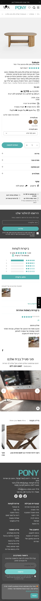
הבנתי (34, 595)
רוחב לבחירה (33, 129)
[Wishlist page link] (29, 7)
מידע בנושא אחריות (12, 549)
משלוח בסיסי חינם (12, 195)
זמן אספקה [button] (35, 167)
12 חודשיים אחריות (12, 198)
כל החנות (35, 524)
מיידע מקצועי (14, 521)
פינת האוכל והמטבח (31, 512)
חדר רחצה (35, 515)
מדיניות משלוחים (13, 533)
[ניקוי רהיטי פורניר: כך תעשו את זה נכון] (22, 437)
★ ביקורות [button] (39, 302)
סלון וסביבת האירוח (32, 507)
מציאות (36, 521)
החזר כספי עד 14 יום (30, 198)
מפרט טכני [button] (35, 160)
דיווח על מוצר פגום (12, 515)
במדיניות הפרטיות (32, 591)
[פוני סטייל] (20, 7)
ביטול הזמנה (14, 512)
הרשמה (20, 572)
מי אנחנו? (15, 507)
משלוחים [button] (35, 173)
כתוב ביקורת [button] (20, 277)
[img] (27, 317)
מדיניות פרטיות (13, 544)
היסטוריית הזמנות (32, 536)
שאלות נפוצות (14, 518)
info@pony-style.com (26, 489)
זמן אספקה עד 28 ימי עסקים (29, 195)
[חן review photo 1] (33, 342)
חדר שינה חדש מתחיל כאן (20, 2)
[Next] (37, 390)
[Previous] (3, 390)
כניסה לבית (35, 518)
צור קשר (16, 510)
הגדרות (36, 541)
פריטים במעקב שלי (32, 538)
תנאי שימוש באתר (12, 546)
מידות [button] (37, 154)
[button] (34, 7)
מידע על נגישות (13, 541)
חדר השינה (35, 510)
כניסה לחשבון (34, 533)
